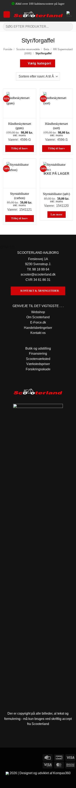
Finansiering (38, 353)
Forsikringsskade (38, 369)
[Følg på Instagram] (11, 757)
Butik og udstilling (38, 348)
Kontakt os (38, 333)
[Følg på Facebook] (3, 757)
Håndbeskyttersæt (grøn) (19, 126)
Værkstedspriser (38, 364)
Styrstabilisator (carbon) (19, 196)
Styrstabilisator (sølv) (56, 194)
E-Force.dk (38, 322)
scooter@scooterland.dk (38, 274)
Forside (7, 49)
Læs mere (56, 214)
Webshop (38, 312)
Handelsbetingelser (38, 327)
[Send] (68, 27)
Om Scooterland (38, 317)
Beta (46, 49)
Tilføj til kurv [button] (19, 148)
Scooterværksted (38, 359)
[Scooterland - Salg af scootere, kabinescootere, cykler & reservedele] (38, 14)
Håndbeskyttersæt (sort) (56, 126)
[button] (6, 14)
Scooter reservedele (28, 49)
